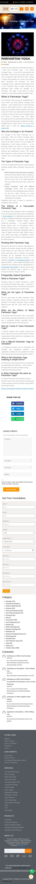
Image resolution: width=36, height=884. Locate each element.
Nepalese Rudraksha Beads (14, 634)
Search (28, 851)
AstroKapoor (11, 656)
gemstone (11, 260)
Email (4, 512)
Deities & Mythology (12, 606)
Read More (21, 845)
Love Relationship (11, 622)
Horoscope (9, 615)
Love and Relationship (12, 772)
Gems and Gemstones (12, 610)
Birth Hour (6, 564)
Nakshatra (9, 631)
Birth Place (6, 556)
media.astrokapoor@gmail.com (21, 868)
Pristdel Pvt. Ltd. (7, 881)
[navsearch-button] (21, 8)
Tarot (6, 808)
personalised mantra (23, 260)
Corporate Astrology (12, 603)
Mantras (8, 624)
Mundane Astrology (12, 629)
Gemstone (8, 820)
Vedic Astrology (10, 774)
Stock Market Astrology (12, 802)
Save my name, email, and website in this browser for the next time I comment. (17, 483)
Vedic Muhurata (10, 797)
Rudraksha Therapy (11, 795)
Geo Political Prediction (13, 613)
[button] (17, 403)
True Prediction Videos (13, 641)
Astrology (13, 21)
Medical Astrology (11, 627)
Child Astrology (9, 787)
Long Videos (10, 620)
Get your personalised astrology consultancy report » (17, 388)
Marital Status (7, 538)
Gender (5, 529)
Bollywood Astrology (11, 792)
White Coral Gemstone (24, 656)
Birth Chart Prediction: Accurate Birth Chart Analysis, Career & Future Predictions (21, 681)
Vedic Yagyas (9, 790)
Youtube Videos (11, 648)
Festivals (8, 608)
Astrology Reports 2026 (12, 782)
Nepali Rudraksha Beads (13, 825)
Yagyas (8, 645)
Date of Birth (6, 547)
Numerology (9, 636)
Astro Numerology (10, 800)
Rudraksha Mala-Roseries (13, 830)
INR (12, 9)
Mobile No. (6, 521)
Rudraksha (9, 638)
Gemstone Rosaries (11, 822)
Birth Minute (6, 573)
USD (15, 9)
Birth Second (6, 581)
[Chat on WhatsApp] (32, 871)
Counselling (8, 810)
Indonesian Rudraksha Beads (14, 827)
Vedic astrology (8, 216)
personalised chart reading (9, 267)
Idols (7, 617)
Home (5, 21)
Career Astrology (10, 779)
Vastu (7, 643)
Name (4, 504)
